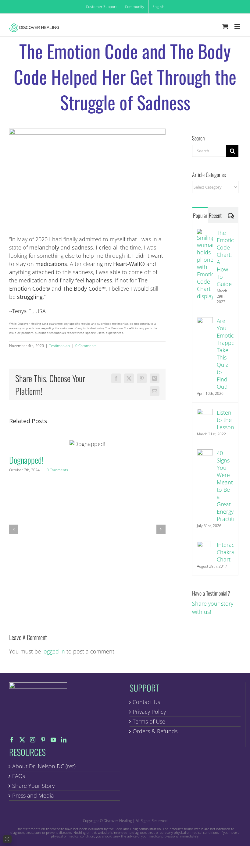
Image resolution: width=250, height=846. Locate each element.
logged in (53, 651)
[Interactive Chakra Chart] (203, 545)
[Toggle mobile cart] (225, 26)
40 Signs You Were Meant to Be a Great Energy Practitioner (225, 485)
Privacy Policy (149, 711)
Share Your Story (33, 785)
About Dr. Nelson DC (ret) (44, 766)
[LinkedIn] (63, 739)
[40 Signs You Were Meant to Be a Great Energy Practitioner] (205, 453)
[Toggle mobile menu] (237, 26)
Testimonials (59, 345)
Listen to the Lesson (225, 420)
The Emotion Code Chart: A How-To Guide (225, 258)
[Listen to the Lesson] (205, 412)
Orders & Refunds (155, 731)
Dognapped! (87, 444)
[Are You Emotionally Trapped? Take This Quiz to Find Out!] (205, 321)
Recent (215, 215)
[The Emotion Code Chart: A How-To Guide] (205, 233)
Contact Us (146, 702)
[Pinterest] (43, 739)
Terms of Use (149, 721)
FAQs (18, 776)
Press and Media (33, 795)
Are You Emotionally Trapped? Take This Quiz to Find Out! (225, 353)
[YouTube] (53, 739)
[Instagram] (32, 739)
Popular (200, 215)
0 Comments (86, 345)
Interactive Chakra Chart (225, 552)
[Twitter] (22, 739)
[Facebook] (12, 739)
